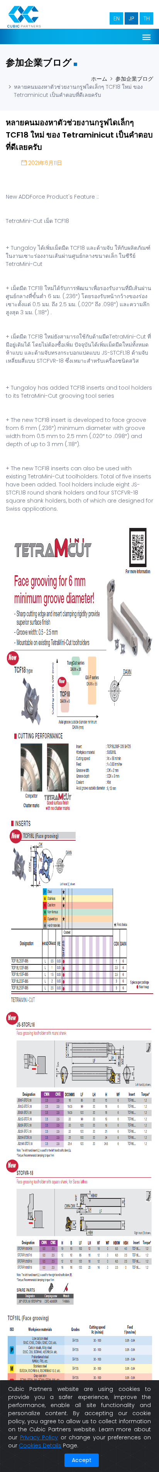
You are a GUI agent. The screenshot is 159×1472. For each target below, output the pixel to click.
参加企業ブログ (134, 79)
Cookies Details (40, 1445)
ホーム (99, 79)
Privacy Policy (39, 1437)
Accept (81, 1460)
